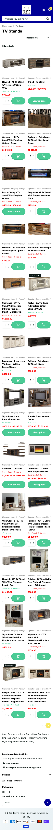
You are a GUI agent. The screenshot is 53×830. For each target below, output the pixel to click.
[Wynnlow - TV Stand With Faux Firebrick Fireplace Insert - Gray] (13, 615)
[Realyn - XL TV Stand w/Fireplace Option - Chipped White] (39, 284)
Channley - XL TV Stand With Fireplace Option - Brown (12, 140)
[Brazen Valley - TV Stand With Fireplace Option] (13, 173)
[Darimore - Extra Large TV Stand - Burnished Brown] (39, 118)
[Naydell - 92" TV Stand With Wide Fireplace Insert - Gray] (13, 560)
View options (39, 101)
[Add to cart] (18, 100)
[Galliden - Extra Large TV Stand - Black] (39, 342)
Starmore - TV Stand (12, 468)
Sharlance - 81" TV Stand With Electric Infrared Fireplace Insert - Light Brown (11, 307)
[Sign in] (43, 10)
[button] (9, 98)
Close (26, 775)
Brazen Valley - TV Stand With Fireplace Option (12, 195)
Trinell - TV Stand (36, 82)
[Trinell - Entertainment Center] (39, 397)
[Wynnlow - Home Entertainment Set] (13, 397)
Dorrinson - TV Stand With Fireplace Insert (38, 470)
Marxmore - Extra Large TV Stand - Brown (39, 249)
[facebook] (9, 792)
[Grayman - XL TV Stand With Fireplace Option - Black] (39, 173)
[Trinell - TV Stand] (39, 63)
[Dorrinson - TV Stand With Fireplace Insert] (39, 449)
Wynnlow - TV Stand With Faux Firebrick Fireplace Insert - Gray (13, 637)
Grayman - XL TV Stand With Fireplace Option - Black (39, 195)
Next (48, 725)
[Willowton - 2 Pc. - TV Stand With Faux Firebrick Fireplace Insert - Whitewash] (13, 502)
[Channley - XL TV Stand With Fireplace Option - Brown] (13, 118)
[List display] (49, 46)
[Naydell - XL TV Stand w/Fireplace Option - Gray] (13, 63)
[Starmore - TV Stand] (13, 449)
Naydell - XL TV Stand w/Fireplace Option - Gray (13, 85)
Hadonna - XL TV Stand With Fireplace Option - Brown (13, 250)
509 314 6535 (12, 763)
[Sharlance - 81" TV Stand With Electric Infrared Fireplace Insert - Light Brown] (13, 284)
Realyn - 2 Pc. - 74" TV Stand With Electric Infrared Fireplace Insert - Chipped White (13, 697)
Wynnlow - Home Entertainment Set (11, 417)
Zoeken (48, 18)
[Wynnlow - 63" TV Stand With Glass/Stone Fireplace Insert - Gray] (39, 615)
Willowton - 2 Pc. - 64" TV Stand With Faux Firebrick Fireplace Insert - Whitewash (39, 697)
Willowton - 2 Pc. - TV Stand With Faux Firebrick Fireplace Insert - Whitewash (12, 525)
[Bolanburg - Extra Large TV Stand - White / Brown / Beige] (13, 342)
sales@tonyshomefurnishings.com (23, 767)
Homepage (7, 26)
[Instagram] (3, 792)
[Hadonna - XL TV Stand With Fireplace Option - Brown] (13, 229)
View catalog (4, 10)
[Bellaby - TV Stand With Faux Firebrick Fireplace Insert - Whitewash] (39, 560)
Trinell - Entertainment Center (38, 417)
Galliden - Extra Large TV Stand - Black (38, 362)
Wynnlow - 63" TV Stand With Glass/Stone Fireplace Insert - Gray (38, 638)
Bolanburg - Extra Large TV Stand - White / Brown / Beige (13, 364)
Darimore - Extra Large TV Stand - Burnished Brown (39, 140)
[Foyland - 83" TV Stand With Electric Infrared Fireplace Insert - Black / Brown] (39, 502)
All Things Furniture (12, 780)
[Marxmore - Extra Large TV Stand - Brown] (39, 229)
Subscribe (47, 802)
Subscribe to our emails (13, 796)
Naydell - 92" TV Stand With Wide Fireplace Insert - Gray (13, 582)
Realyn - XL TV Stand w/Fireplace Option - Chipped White (38, 306)
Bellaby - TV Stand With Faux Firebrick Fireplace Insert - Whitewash (39, 582)
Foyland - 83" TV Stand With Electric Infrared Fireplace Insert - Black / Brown (39, 525)
